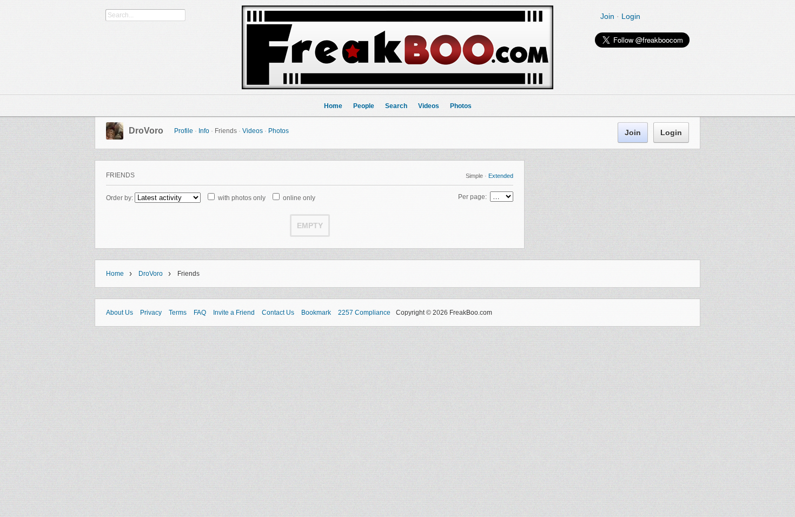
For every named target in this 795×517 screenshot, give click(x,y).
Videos (252, 131)
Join (607, 16)
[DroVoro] (114, 137)
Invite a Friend (234, 312)
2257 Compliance (364, 312)
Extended (500, 176)
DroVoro (146, 130)
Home (115, 273)
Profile (183, 131)
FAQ (200, 312)
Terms (178, 312)
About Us (119, 312)
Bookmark (316, 312)
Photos (278, 131)
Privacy (151, 312)
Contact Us (278, 312)
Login (630, 16)
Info (203, 131)
